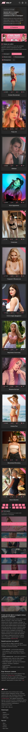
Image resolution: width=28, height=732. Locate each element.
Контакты (5, 726)
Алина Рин (14, 426)
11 (19, 505)
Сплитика (14, 242)
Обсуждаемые (7, 59)
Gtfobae (14, 168)
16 (13, 507)
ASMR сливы (5, 717)
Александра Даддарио (14, 316)
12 (23, 505)
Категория (6, 53)
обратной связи (14, 638)
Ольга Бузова (14, 499)
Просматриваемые (19, 56)
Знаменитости (6, 714)
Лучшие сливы (7, 56)
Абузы (4, 723)
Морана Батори (14, 389)
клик (23, 680)
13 (3, 507)
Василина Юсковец (14, 463)
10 (16, 505)
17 (17, 507)
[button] (19, 3)
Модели (4, 712)
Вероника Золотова (14, 352)
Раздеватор (15, 27)
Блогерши (5, 716)
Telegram (5, 724)
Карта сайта (5, 728)
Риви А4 (14, 132)
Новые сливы (17, 53)
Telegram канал (11, 675)
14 (6, 507)
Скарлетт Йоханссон (14, 279)
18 (20, 507)
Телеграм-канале (5, 698)
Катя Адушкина (14, 205)
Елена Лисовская (14, 95)
